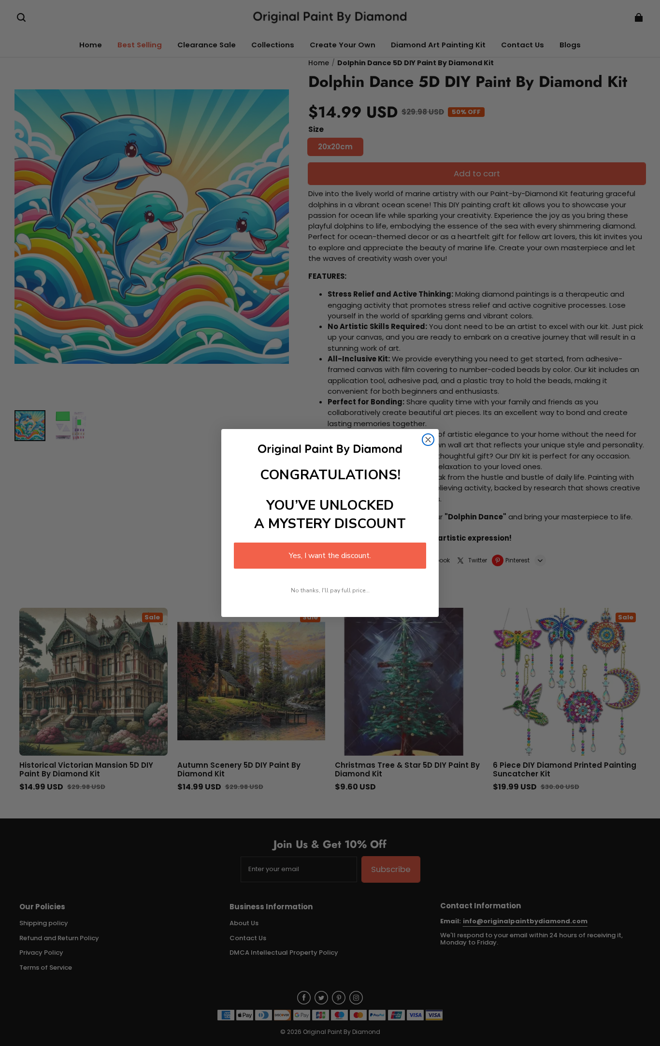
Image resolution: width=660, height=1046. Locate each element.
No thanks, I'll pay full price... (330, 590)
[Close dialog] (428, 439)
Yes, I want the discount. (330, 555)
